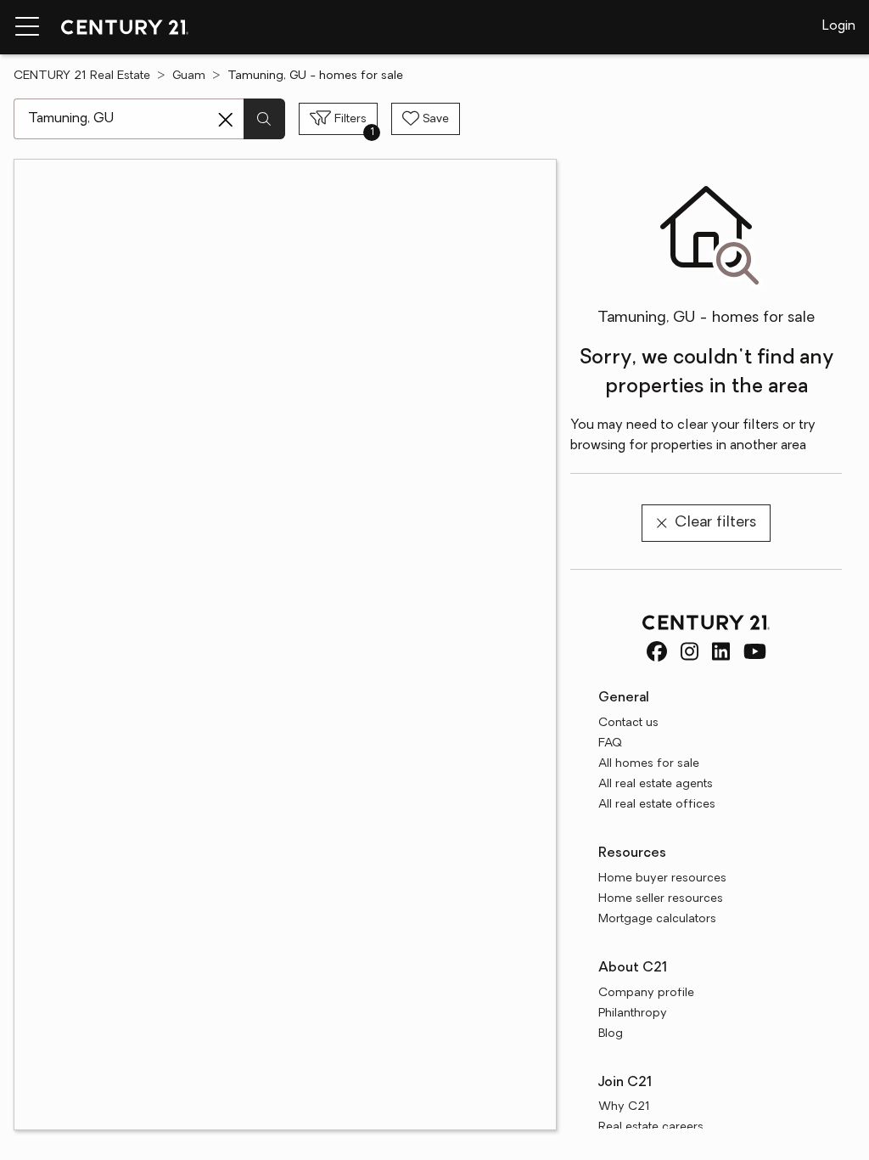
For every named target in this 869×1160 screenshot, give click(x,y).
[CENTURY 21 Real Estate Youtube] (754, 651)
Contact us (628, 723)
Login (838, 26)
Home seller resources (660, 899)
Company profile (646, 993)
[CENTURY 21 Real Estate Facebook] (657, 651)
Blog (610, 1034)
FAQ (610, 743)
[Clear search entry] (226, 119)
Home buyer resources (662, 878)
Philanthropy (632, 1013)
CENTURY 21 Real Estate (82, 76)
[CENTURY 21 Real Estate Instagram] (689, 651)
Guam (188, 76)
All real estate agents (655, 784)
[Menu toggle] (27, 27)
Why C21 (624, 1107)
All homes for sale (648, 763)
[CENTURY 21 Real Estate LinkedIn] (721, 651)
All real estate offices (656, 804)
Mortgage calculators (657, 919)
